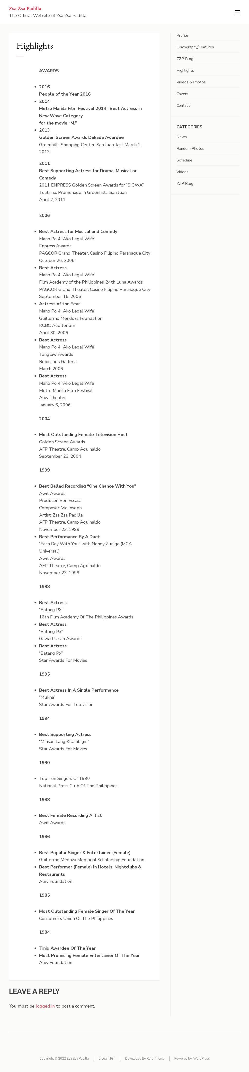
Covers (182, 94)
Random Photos (190, 148)
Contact (183, 105)
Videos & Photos (191, 82)
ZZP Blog (185, 59)
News (182, 137)
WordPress (201, 1058)
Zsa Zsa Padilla (25, 8)
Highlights (185, 70)
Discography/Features (195, 47)
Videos (182, 172)
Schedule (184, 160)
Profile (182, 35)
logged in (45, 1006)
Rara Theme (155, 1058)
